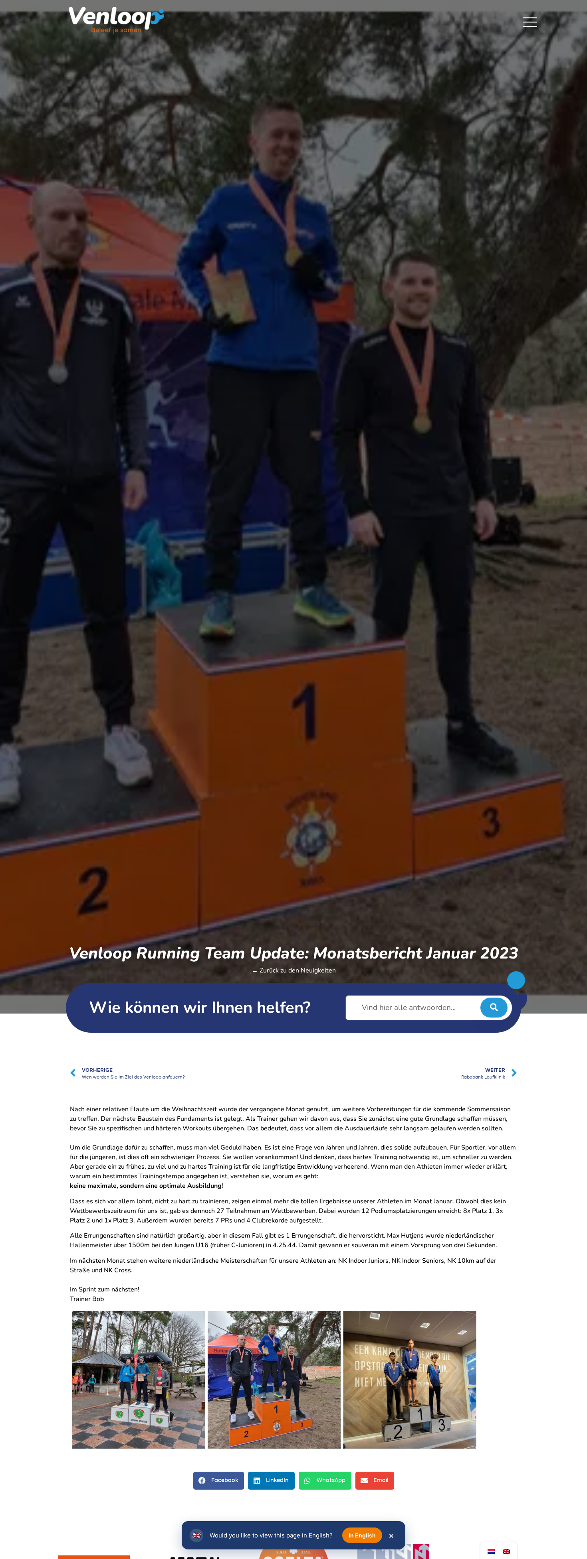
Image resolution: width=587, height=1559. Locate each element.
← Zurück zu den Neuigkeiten (294, 970)
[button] (218, 1481)
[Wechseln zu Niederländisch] (491, 1550)
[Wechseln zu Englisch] (506, 1550)
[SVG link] (530, 22)
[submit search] (494, 1008)
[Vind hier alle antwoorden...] (428, 1007)
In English (362, 1535)
